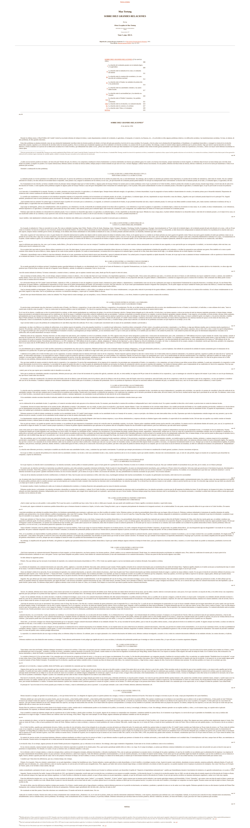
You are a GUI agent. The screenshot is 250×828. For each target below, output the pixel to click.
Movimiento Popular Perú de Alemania (136, 41)
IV (107, 83)
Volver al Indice (125, 2)
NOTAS (107, 110)
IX (107, 106)
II (107, 71)
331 (105, 825)
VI (107, 94)
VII (106, 100)
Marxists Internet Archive (124, 43)
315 (215, 818)
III (107, 77)
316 (176, 822)
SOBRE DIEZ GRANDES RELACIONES (118, 59)
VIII (106, 104)
